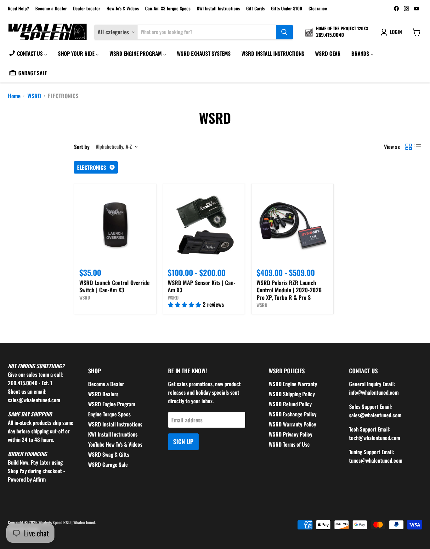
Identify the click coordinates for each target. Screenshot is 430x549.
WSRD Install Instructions (115, 424)
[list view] (417, 146)
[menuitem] (28, 53)
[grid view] (408, 146)
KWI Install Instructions (218, 8)
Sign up (183, 441)
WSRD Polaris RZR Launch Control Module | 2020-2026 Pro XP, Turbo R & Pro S (289, 289)
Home (14, 96)
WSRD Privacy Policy (290, 434)
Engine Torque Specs (109, 414)
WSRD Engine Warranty (293, 384)
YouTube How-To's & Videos (115, 444)
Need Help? (18, 8)
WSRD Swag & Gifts (108, 454)
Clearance (317, 8)
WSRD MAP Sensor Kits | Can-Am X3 (201, 286)
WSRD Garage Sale (108, 464)
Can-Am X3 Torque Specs (167, 8)
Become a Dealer (51, 8)
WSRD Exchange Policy (292, 414)
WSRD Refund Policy (290, 404)
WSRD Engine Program (111, 404)
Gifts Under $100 (286, 8)
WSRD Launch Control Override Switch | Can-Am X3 (114, 286)
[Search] (284, 32)
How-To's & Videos (122, 8)
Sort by (82, 147)
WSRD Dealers (103, 394)
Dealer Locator (86, 8)
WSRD (34, 96)
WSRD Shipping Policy (292, 394)
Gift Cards (255, 8)
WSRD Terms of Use (289, 444)
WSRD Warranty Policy (292, 424)
